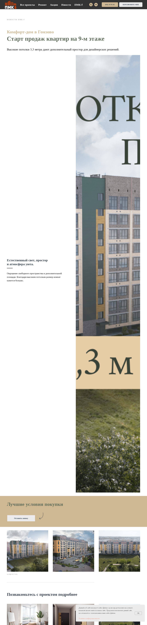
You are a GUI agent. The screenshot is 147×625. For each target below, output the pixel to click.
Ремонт (42, 5)
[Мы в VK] (96, 4)
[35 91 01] (91, 4)
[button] (130, 4)
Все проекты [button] (27, 5)
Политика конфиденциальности (89, 618)
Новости (66, 5)
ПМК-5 (78, 5)
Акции (54, 5)
